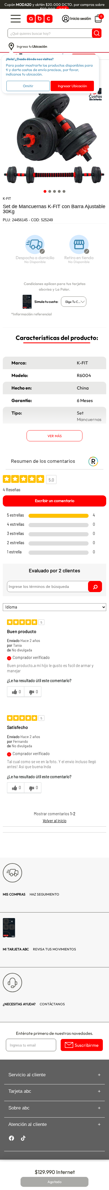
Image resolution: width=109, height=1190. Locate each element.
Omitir (28, 86)
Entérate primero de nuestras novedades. (54, 1033)
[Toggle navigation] (16, 18)
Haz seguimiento (31, 894)
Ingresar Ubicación (72, 86)
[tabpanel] (54, 135)
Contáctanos (34, 1004)
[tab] (45, 191)
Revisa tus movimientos (39, 949)
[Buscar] (96, 33)
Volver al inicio (55, 820)
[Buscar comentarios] (95, 586)
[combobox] (73, 301)
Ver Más (55, 436)
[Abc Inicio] (39, 18)
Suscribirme (87, 1045)
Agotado (54, 1182)
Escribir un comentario (54, 500)
